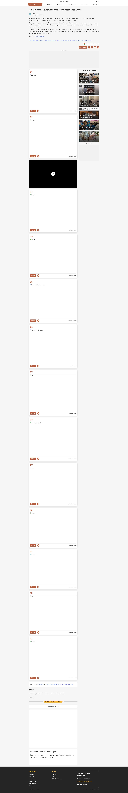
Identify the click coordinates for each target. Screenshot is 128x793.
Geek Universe (32, 783)
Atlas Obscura (39, 36)
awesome (39, 694)
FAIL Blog (31, 776)
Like (32, 698)
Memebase (31, 779)
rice (57, 694)
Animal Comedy (33, 781)
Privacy (87, 789)
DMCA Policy (96, 789)
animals (62, 694)
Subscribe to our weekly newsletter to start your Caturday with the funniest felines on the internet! (60, 40)
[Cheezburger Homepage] (64, 1)
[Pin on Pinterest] (38, 111)
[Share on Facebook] (89, 47)
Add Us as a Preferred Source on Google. (60, 684)
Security (91, 789)
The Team (54, 774)
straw (51, 694)
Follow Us (41, 684)
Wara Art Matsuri (73, 110)
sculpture (32, 694)
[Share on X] (92, 47)
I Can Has (31, 774)
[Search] (31, 2)
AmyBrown (34, 13)
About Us (54, 776)
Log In (97, 1)
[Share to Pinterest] (95, 47)
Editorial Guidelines (57, 779)
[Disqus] (53, 729)
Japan (46, 694)
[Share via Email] (98, 47)
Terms (84, 789)
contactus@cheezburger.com (84, 781)
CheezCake (32, 785)
